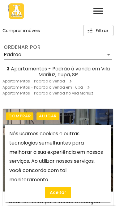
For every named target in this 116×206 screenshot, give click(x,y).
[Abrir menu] (98, 11)
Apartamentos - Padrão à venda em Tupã (42, 87)
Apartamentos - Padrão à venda (33, 81)
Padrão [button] (12, 54)
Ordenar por (22, 47)
